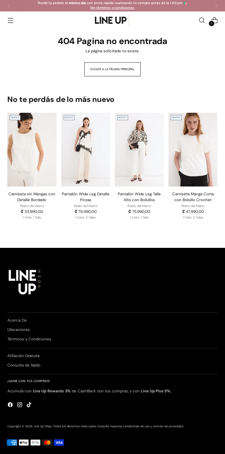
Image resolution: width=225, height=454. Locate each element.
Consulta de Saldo (23, 365)
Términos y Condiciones (29, 339)
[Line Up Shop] (112, 20)
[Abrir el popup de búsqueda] (202, 20)
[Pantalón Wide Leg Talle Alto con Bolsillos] (139, 149)
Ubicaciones (18, 329)
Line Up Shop (43, 426)
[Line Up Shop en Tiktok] (29, 405)
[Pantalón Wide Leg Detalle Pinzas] (85, 149)
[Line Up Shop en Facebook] (10, 405)
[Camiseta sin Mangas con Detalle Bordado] (31, 149)
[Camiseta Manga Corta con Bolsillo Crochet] (192, 149)
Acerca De (16, 320)
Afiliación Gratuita (23, 355)
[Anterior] (8, 5)
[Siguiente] (216, 5)
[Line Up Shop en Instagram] (20, 405)
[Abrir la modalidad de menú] (10, 20)
